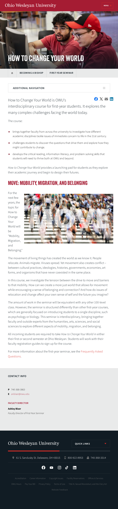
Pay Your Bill (30, 484)
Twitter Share (101, 99)
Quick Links (82, 443)
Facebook (43, 467)
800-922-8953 (75, 458)
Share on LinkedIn (111, 99)
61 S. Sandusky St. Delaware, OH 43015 (38, 458)
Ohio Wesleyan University (30, 6)
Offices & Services (95, 478)
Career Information (38, 478)
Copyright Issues (56, 478)
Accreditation (20, 478)
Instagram (59, 467)
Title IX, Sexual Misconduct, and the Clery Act (88, 484)
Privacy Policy (44, 484)
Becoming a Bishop (31, 73)
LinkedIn (75, 467)
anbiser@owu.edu (20, 394)
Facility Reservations (76, 478)
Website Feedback (60, 489)
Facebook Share (96, 99)
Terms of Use (59, 484)
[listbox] (91, 443)
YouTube (51, 467)
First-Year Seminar (61, 73)
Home (12, 73)
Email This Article (106, 99)
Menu (106, 5)
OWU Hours (16, 484)
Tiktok (67, 467)
